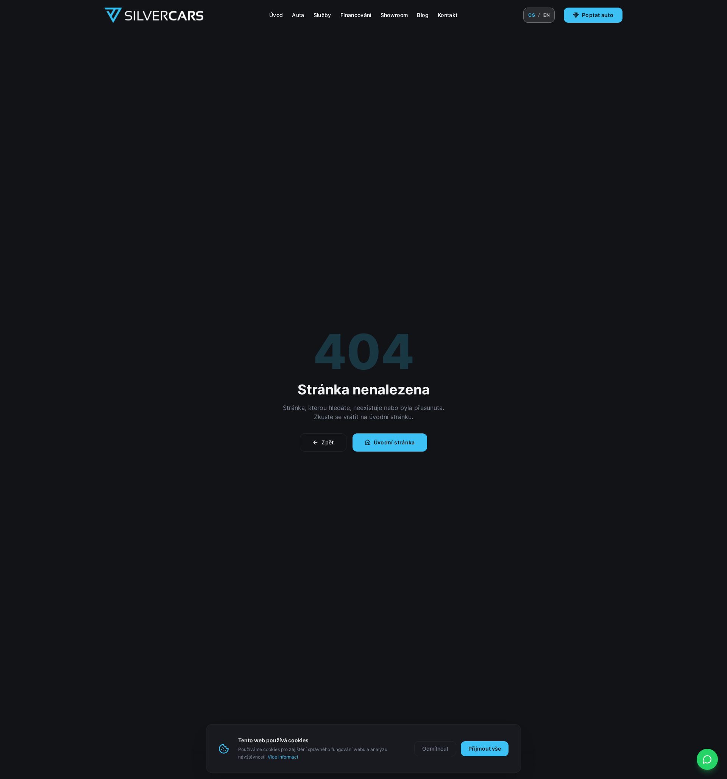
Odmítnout (435, 748)
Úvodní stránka (394, 442)
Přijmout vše (484, 748)
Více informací (283, 757)
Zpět (327, 442)
